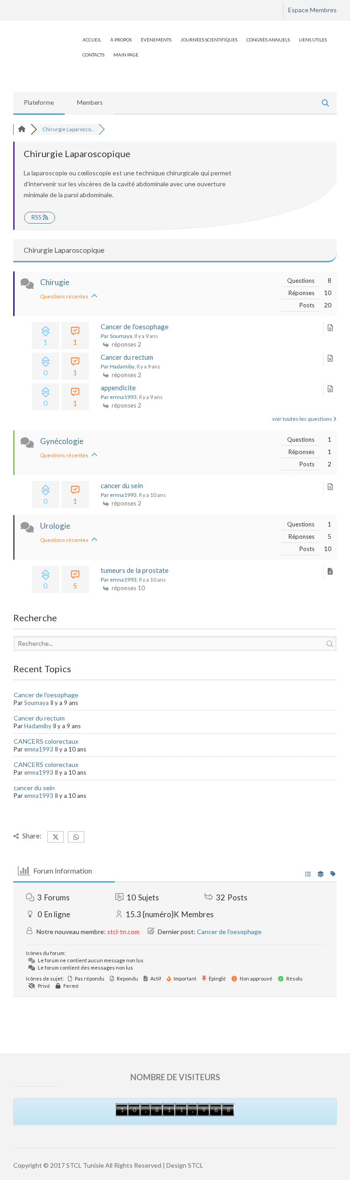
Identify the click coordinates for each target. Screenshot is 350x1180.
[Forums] (22, 129)
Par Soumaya (116, 335)
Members (90, 102)
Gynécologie (61, 441)
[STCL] (45, 38)
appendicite (118, 387)
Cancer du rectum (127, 357)
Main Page (126, 54)
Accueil (91, 39)
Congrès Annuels (268, 39)
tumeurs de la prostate (135, 570)
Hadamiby (37, 726)
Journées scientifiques (208, 39)
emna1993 (38, 749)
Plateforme (39, 102)
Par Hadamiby (117, 366)
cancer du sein (122, 485)
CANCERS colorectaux (46, 741)
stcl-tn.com (123, 931)
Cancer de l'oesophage (135, 326)
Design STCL (184, 1165)
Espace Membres (312, 10)
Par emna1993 (119, 396)
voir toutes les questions (302, 418)
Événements (156, 39)
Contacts (93, 54)
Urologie (55, 526)
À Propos (121, 39)
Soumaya (36, 702)
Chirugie (54, 282)
